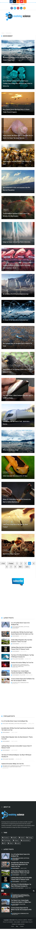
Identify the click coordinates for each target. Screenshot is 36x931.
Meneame (24, 1)
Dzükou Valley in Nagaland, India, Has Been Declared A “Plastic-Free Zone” (21, 640)
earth (18, 843)
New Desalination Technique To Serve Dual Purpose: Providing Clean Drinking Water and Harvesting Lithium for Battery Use (17, 83)
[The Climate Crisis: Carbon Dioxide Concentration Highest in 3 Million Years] (5, 673)
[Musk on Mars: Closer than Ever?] (17, 545)
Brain (11, 843)
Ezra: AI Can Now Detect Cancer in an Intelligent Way (20, 623)
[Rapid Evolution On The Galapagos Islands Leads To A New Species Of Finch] (17, 363)
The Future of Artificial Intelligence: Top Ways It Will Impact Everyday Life (22, 656)
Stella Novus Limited (21, 919)
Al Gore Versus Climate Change (10, 450)
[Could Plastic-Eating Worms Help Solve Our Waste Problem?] (17, 519)
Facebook (11, 1)
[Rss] (24, 8)
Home (2, 33)
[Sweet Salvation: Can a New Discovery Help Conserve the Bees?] (17, 155)
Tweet (14, 1)
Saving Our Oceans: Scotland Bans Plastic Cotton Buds (16, 242)
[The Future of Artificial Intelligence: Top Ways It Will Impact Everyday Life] (5, 657)
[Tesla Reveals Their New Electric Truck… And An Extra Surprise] (17, 415)
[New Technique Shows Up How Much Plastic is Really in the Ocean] (17, 337)
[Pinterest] (18, 8)
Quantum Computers (18, 666)
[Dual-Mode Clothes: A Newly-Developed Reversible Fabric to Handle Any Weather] (17, 389)
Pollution (22, 675)
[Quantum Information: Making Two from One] (5, 664)
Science (6, 837)
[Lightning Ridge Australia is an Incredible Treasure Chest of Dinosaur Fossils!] (5, 649)
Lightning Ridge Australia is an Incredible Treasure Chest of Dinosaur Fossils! (21, 648)
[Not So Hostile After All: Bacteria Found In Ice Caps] (17, 285)
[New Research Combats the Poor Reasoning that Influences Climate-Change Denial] (17, 51)
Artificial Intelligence (20, 723)
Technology (7, 840)
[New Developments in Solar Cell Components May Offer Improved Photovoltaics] (17, 181)
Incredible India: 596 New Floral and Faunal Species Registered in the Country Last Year (22, 633)
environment (26, 840)
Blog (17, 926)
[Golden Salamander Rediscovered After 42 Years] (17, 467)
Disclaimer (17, 922)
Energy (30, 837)
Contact (22, 926)
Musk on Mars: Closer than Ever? (11, 554)
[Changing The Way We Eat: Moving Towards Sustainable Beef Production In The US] (17, 259)
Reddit (18, 1)
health (14, 837)
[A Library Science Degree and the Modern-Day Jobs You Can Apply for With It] (5, 680)
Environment (15, 636)
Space (16, 840)
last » (27, 567)
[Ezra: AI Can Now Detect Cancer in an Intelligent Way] (5, 624)
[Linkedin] (21, 8)
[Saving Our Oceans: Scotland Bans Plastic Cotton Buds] (17, 233)
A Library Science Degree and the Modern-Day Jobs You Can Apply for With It (22, 679)
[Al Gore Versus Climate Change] (17, 441)
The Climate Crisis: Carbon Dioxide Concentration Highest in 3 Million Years (21, 672)
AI (4, 843)
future (22, 837)
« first (3, 563)
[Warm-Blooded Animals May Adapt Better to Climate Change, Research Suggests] (17, 103)
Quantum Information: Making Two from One (22, 662)
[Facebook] (11, 8)
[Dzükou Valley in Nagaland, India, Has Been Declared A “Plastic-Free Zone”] (5, 641)
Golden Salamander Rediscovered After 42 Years (15, 476)
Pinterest (21, 1)
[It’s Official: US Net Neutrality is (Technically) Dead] (17, 311)
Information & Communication (20, 664)
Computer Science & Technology (21, 665)
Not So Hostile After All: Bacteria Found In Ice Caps (16, 294)
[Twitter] (15, 8)
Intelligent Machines (18, 626)
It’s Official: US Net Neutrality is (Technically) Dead (15, 320)
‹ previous (10, 563)
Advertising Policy (26, 922)
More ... (29, 827)
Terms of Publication (18, 924)
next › (20, 567)
